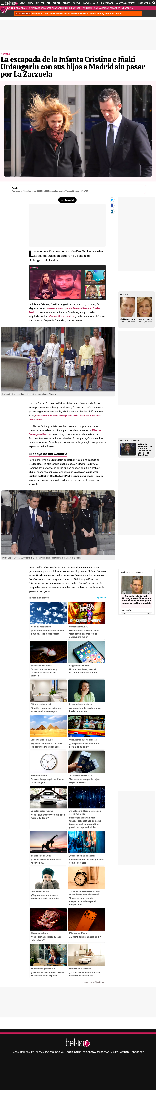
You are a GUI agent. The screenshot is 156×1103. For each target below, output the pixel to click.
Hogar (69, 1052)
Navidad (124, 1052)
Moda (16, 1052)
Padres (49, 1052)
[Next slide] (149, 593)
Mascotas (103, 1052)
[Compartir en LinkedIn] (112, 211)
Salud (77, 1052)
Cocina (59, 1052)
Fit (32, 1052)
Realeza (20, 8)
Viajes (114, 1052)
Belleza (25, 1052)
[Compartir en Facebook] (112, 205)
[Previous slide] (124, 593)
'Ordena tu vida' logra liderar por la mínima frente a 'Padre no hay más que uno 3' (69, 13)
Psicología (89, 1052)
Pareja (40, 1052)
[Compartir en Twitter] (112, 199)
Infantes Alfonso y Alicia (61, 316)
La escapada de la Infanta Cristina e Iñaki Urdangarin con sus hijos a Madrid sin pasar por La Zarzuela (80, 8)
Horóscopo (137, 1052)
